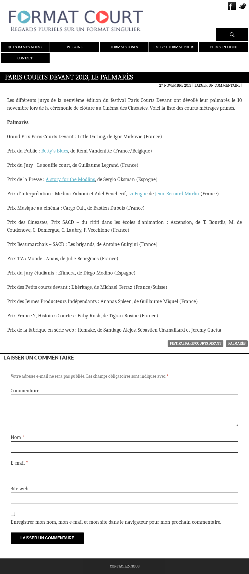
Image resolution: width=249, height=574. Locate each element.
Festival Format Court (173, 47)
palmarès (236, 343)
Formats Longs (124, 47)
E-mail (19, 463)
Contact (25, 58)
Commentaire (25, 391)
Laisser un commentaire (217, 85)
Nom (18, 437)
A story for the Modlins (70, 179)
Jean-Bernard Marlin (177, 194)
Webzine (74, 47)
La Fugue (138, 194)
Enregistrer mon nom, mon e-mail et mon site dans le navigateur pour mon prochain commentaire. (116, 522)
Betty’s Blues (54, 151)
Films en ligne (223, 47)
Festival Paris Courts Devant (195, 343)
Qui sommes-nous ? (25, 47)
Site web (19, 489)
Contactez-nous (124, 566)
